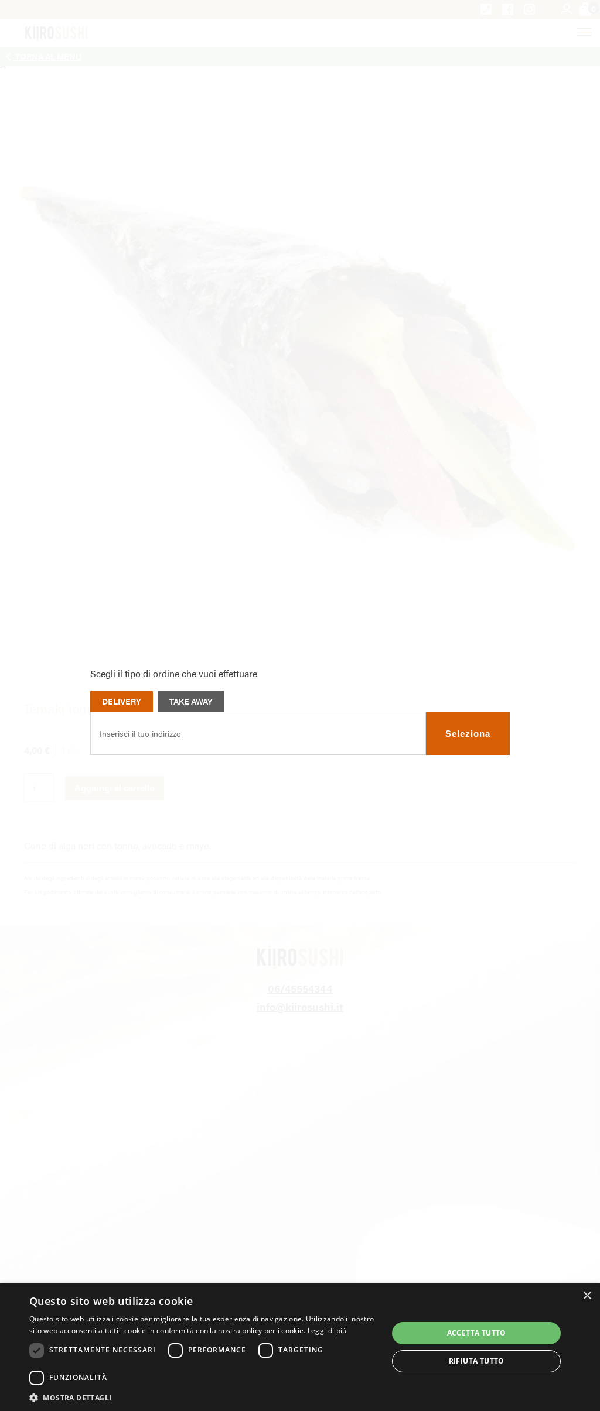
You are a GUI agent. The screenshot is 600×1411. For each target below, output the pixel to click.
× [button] (586, 1296)
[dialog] (300, 1347)
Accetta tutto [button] (476, 1333)
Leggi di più (327, 1331)
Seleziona (467, 734)
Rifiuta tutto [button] (476, 1361)
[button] (203, 1397)
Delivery (121, 701)
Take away (191, 701)
